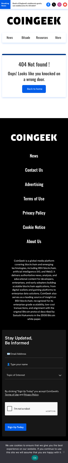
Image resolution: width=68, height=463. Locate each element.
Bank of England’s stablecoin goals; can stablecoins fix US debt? (27, 4)
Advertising (34, 184)
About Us (34, 241)
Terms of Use (34, 199)
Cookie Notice (34, 227)
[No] (63, 452)
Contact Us (34, 170)
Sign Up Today (16, 427)
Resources (42, 37)
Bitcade (26, 37)
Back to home (34, 88)
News (10, 37)
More (58, 37)
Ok (34, 457)
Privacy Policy (34, 213)
